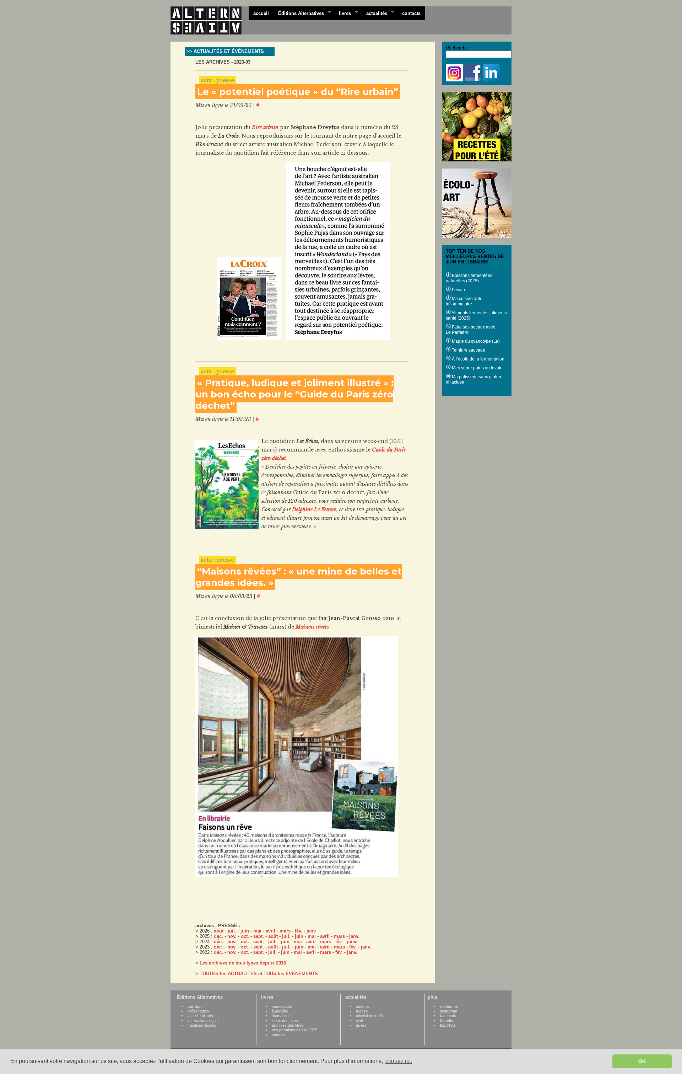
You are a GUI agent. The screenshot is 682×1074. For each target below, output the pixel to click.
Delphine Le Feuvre (314, 509)
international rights (203, 1021)
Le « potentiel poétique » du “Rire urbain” (297, 91)
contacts (411, 13)
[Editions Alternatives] (209, 20)
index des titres (285, 1021)
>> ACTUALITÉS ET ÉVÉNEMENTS (225, 51)
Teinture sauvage (468, 350)
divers (361, 1025)
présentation (198, 1011)
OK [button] (642, 1061)
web (359, 1021)
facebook (448, 1016)
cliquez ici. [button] (398, 1061)
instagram (448, 1011)
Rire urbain (265, 127)
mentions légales (202, 1025)
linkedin (446, 1021)
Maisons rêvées (312, 627)
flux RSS (447, 1025)
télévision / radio (370, 1016)
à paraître (280, 1011)
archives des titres (288, 1025)
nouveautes (282, 1006)
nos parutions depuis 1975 (294, 1030)
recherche (449, 1006)
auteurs (278, 1035)
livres (342, 13)
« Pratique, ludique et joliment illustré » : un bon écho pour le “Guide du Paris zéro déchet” (294, 394)
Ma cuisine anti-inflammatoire (464, 301)
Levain (458, 289)
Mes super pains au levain (477, 367)
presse (362, 1011)
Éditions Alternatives (299, 13)
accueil (261, 13)
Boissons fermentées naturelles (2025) (469, 278)
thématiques (282, 1016)
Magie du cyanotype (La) (475, 341)
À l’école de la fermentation (477, 359)
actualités (374, 13)
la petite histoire (201, 1016)
